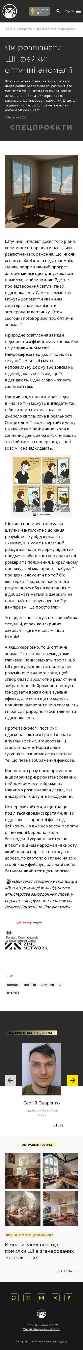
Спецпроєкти (24, 29)
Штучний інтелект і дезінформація (55, 29)
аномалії (12, 985)
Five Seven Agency (56, 1341)
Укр (68, 11)
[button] (77, 11)
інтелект (12, 993)
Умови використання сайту (41, 1329)
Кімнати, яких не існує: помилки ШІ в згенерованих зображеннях (39, 1251)
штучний (47, 985)
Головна (10, 29)
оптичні (30, 985)
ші (60, 985)
